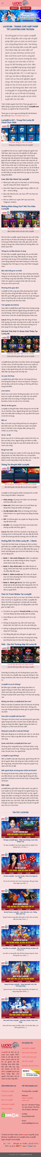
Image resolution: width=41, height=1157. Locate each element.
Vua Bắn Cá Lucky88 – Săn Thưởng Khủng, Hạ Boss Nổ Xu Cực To (20, 949)
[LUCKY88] (20, 3)
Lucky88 (4, 1052)
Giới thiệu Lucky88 (28, 1048)
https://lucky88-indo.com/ (19, 116)
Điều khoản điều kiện (29, 1053)
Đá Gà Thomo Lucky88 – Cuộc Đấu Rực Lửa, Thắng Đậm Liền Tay (20, 913)
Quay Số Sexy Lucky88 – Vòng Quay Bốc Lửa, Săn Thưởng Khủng (20, 985)
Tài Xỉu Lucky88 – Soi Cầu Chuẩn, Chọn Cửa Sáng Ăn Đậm (21, 877)
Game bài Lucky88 (7, 1104)
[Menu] (2, 3)
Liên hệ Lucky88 (27, 1061)
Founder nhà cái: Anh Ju (30, 1066)
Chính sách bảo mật (29, 1057)
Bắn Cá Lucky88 (6, 1100)
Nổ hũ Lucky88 (6, 1109)
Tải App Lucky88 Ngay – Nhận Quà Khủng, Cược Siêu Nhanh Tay (20, 840)
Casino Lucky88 (6, 1096)
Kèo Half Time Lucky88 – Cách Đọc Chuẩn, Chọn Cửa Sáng (20, 1021)
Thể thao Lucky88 (7, 1091)
